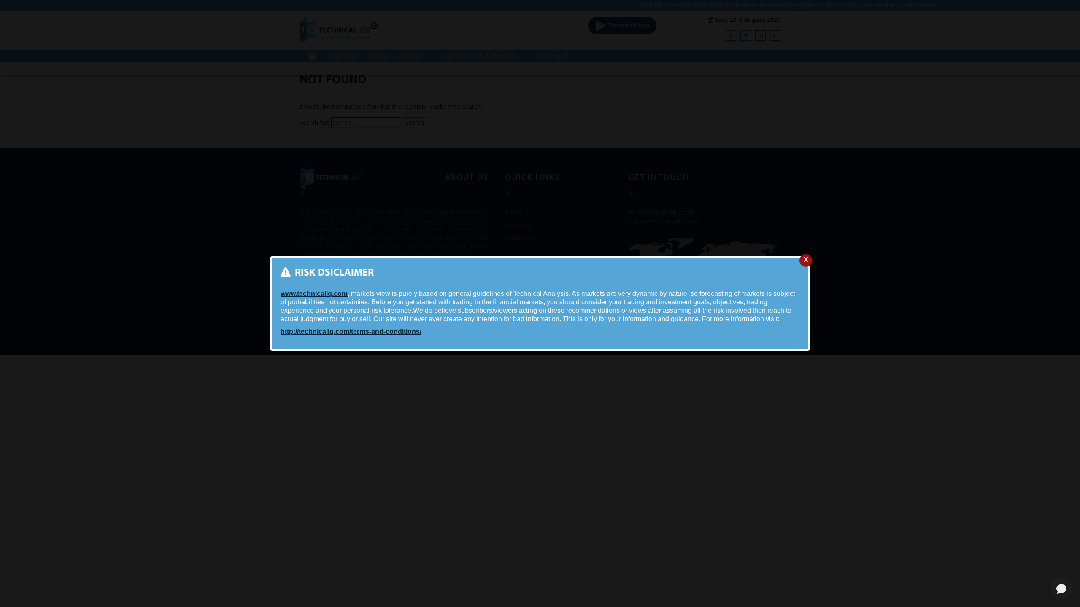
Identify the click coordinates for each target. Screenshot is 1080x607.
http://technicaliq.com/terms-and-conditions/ (351, 331)
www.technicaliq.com (314, 293)
